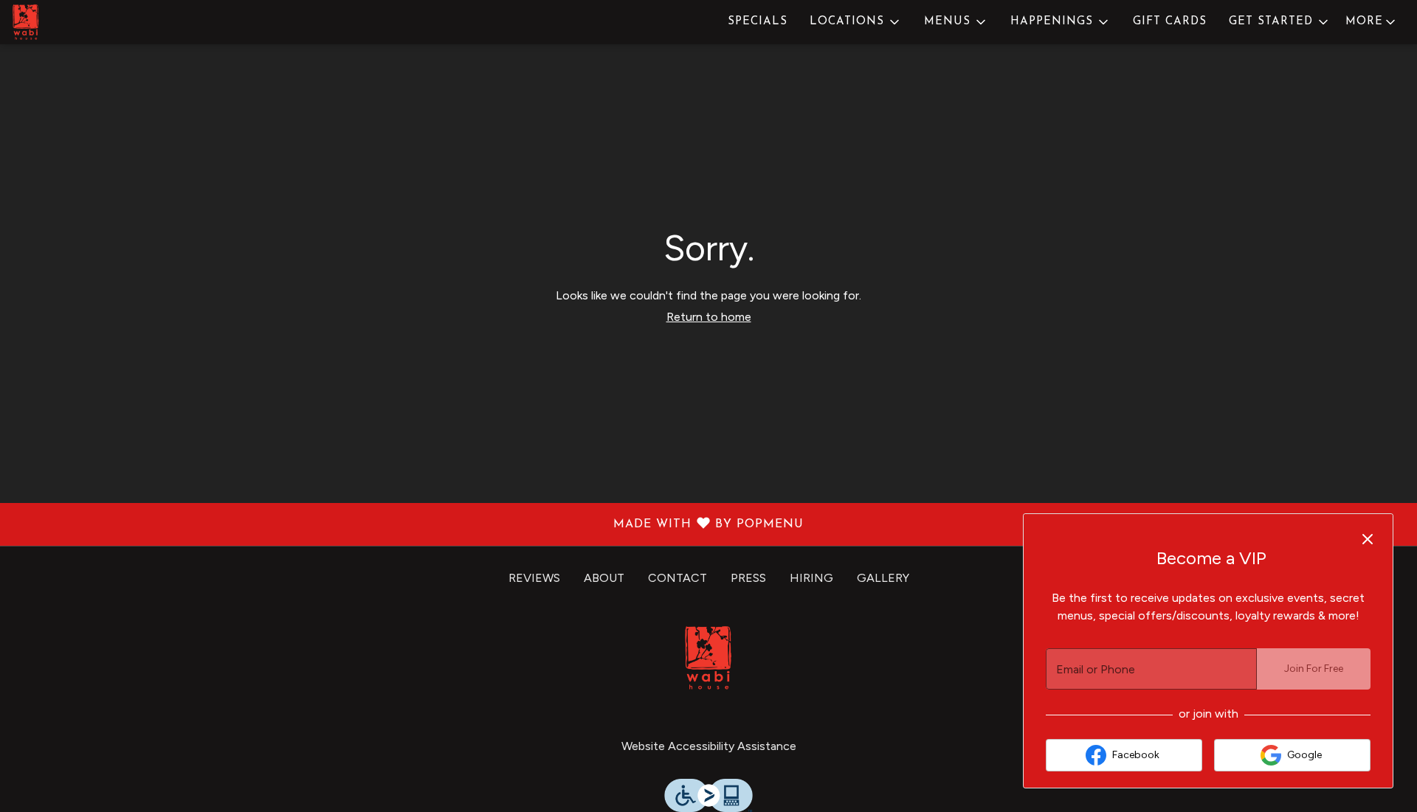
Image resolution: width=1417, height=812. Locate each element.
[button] (855, 22)
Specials (757, 21)
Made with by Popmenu (407, 525)
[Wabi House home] (78, 22)
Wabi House (708, 658)
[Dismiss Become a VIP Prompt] (1367, 539)
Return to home (708, 317)
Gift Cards (1170, 21)
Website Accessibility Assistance (708, 746)
